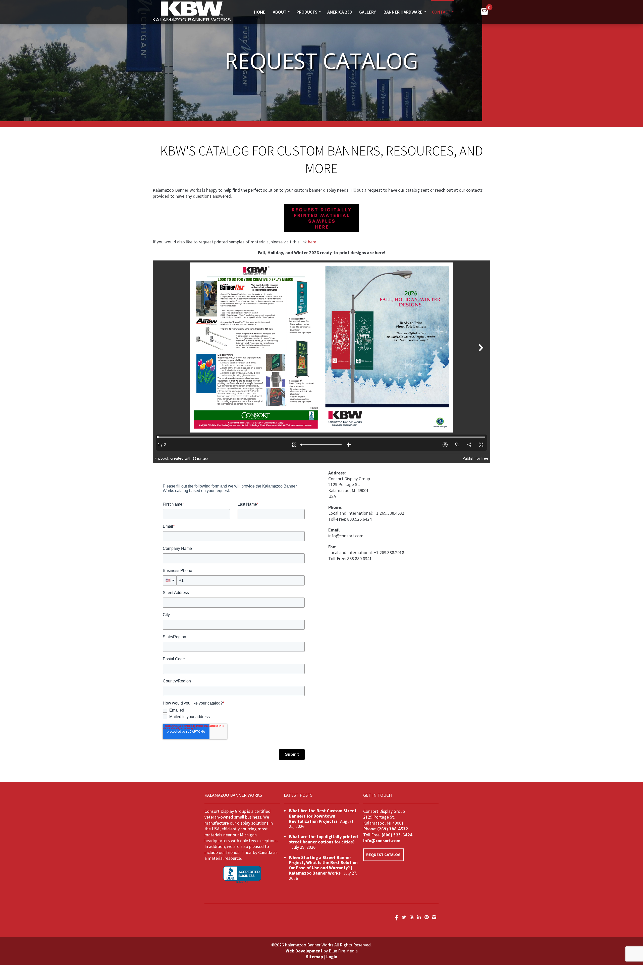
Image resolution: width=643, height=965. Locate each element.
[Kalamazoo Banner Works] (192, 19)
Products (306, 12)
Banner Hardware (403, 12)
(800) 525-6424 (396, 835)
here (312, 242)
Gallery (367, 12)
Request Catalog (383, 854)
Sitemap (314, 956)
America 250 (339, 12)
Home (259, 12)
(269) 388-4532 (392, 829)
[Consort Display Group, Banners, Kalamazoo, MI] (242, 875)
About (280, 12)
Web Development (304, 951)
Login (331, 956)
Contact (441, 12)
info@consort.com (381, 840)
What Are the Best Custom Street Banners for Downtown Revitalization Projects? (322, 816)
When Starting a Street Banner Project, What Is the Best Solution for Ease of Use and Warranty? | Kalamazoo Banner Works (323, 865)
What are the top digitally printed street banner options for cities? (323, 839)
